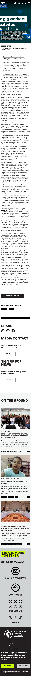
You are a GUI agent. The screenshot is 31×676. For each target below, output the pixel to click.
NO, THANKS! (23, 666)
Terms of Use (13, 646)
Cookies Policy (13, 649)
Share (6, 325)
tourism (11, 496)
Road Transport (15, 451)
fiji (16, 496)
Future (18, 305)
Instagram (15, 606)
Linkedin (10, 606)
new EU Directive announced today (12, 97)
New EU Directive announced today (13, 57)
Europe (4, 308)
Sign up (8, 380)
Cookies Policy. (9, 673)
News (9, 46)
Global (12, 308)
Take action (25, 3)
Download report (12, 296)
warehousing (6, 544)
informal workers (7, 305)
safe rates (5, 451)
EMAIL (8, 354)
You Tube (20, 601)
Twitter (10, 601)
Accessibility (12, 643)
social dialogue (16, 544)
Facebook (15, 601)
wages (4, 496)
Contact (15, 588)
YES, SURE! (8, 666)
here (26, 105)
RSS (20, 606)
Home (3, 46)
